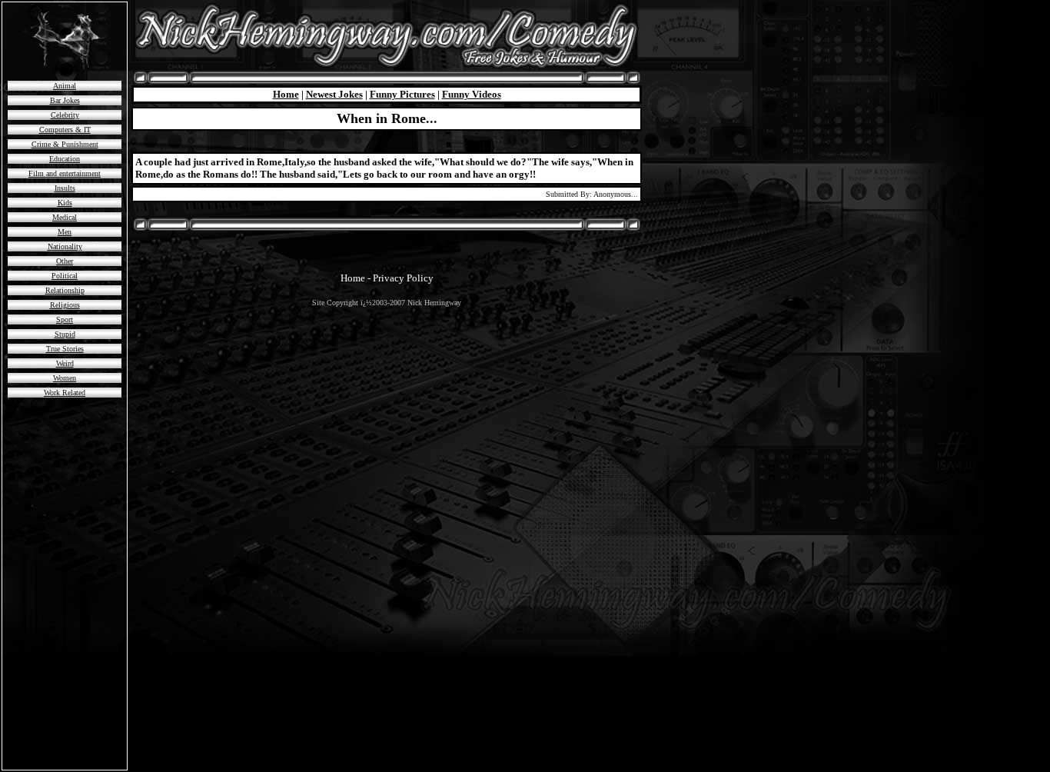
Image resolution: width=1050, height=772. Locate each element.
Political (65, 275)
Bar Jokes (65, 100)
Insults (65, 188)
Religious (65, 305)
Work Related (64, 392)
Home (286, 94)
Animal (64, 86)
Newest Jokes (334, 94)
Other (64, 261)
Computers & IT (65, 129)
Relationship (65, 290)
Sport (64, 319)
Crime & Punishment (65, 144)
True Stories (65, 348)
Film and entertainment (64, 173)
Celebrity (65, 115)
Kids (65, 202)
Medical (64, 217)
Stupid (65, 334)
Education (64, 159)
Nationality (65, 246)
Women (64, 378)
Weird (65, 363)
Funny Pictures (402, 94)
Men (64, 232)
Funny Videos (471, 94)
